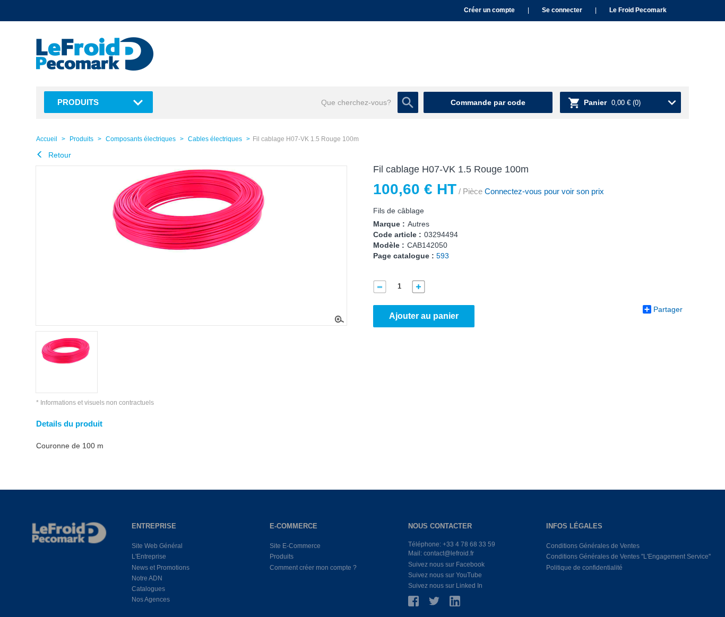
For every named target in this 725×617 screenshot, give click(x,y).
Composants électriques (141, 139)
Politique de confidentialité (584, 567)
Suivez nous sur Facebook (446, 564)
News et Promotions (160, 567)
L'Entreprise (149, 556)
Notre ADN (147, 578)
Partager (668, 309)
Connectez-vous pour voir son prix (543, 191)
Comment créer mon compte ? (313, 567)
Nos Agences (151, 599)
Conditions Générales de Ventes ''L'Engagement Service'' (628, 556)
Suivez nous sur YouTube (445, 575)
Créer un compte (489, 10)
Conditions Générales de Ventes (593, 546)
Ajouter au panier (424, 315)
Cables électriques (215, 139)
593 (442, 255)
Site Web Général (157, 546)
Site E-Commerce (295, 546)
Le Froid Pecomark (638, 10)
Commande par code (488, 102)
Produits (78, 102)
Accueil (46, 139)
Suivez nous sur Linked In (445, 585)
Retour (58, 155)
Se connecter (562, 10)
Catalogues (148, 589)
